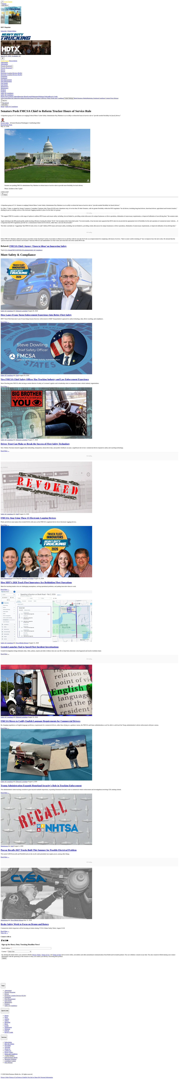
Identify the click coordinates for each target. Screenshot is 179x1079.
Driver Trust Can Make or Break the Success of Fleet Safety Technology (35, 444)
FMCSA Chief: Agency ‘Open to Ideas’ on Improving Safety (38, 246)
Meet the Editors (13, 98)
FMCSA (14, 250)
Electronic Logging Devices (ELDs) (11, 73)
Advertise (27, 98)
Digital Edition (12, 31)
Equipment (4, 76)
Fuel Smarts (4, 83)
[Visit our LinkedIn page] (3, 941)
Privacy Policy (46, 98)
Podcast (46, 96)
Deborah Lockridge (21, 311)
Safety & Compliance (7, 93)
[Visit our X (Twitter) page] (5, 941)
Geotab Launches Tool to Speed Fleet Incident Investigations (30, 647)
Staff (17, 375)
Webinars (41, 96)
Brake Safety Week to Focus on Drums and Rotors (25, 924)
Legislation (26, 250)
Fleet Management (6, 80)
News (14, 1)
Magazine (20, 96)
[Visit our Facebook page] (2, 941)
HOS (18, 250)
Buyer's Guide (53, 96)
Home (2, 106)
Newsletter (21, 98)
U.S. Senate (8, 250)
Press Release (114, 98)
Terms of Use (13, 1077)
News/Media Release (22, 643)
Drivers (3, 70)
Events (29, 96)
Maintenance (4, 86)
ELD (21, 250)
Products (3, 90)
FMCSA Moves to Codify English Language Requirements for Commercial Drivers (40, 721)
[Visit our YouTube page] (7, 941)
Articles (18, 1)
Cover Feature (8, 1)
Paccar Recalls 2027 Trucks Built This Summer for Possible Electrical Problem (39, 850)
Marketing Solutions (93, 98)
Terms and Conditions (57, 98)
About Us (33, 98)
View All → (4, 933)
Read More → (5, 322)
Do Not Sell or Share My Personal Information (39, 1077)
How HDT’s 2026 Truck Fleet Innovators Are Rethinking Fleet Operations (36, 582)
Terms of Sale (21, 1077)
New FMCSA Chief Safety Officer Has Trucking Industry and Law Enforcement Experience (45, 379)
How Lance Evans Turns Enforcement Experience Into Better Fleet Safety (36, 315)
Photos (3, 96)
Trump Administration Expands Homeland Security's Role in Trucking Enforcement (41, 785)
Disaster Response (6, 66)
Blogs (25, 96)
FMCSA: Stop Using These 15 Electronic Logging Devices (28, 518)
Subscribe (4, 31)
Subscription (4, 98)
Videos (15, 96)
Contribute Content (104, 98)
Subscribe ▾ (4, 5)
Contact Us (39, 98)
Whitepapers (35, 96)
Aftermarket (4, 62)
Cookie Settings (69, 98)
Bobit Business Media (80, 98)
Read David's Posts (6, 125)
